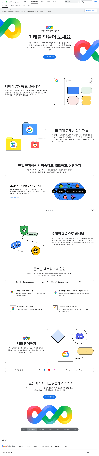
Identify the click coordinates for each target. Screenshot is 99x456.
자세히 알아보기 (15, 197)
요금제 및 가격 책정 (15, 5)
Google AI (57, 446)
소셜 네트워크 (67, 429)
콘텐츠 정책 (4, 440)
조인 (75, 429)
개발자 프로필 (32, 429)
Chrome (28, 446)
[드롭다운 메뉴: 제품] (28, 2)
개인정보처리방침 (9, 452)
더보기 (54, 2)
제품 (25, 2)
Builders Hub (5, 5)
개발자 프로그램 (34, 2)
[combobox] (72, 1)
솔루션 (42, 2)
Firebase (35, 446)
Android (21, 446)
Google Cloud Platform (46, 446)
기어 (24, 5)
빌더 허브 (41, 429)
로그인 (95, 1)
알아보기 (49, 429)
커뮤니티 (58, 429)
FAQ (29, 5)
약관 (3, 452)
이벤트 (48, 2)
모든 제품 (64, 446)
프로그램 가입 (49, 57)
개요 (24, 429)
